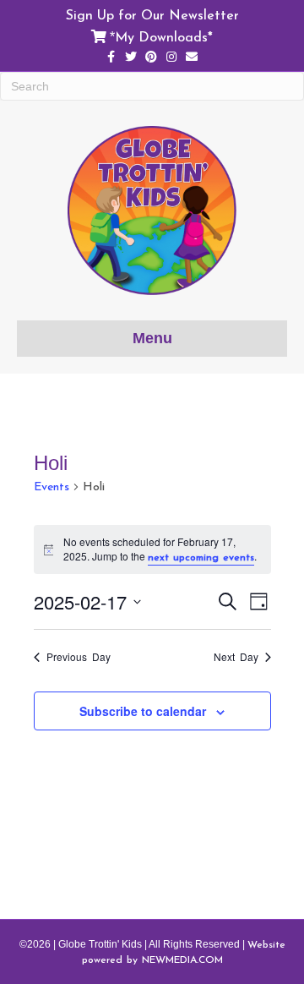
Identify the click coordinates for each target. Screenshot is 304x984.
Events (51, 486)
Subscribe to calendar (142, 711)
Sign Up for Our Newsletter (152, 14)
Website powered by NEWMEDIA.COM (183, 952)
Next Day (236, 657)
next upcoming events (201, 557)
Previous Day (78, 657)
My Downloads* (164, 36)
